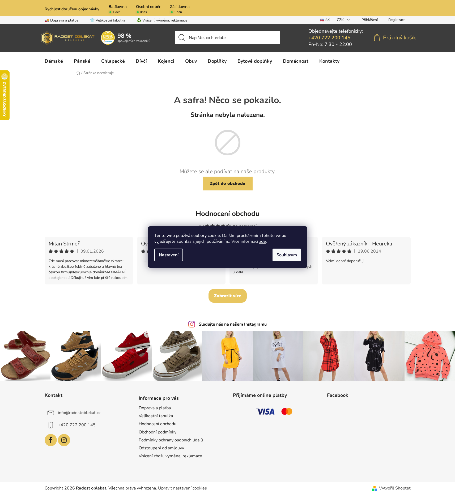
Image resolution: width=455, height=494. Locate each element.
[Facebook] (51, 440)
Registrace (396, 19)
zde (262, 241)
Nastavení (168, 255)
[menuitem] (53, 61)
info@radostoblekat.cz (79, 413)
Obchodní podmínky (157, 432)
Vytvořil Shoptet (395, 488)
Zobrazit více (227, 296)
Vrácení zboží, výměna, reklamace (170, 456)
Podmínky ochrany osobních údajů (171, 440)
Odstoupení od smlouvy (161, 448)
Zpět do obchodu (227, 183)
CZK (341, 19)
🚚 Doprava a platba (61, 20)
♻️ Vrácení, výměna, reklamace (162, 20)
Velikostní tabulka (156, 416)
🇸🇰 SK (325, 20)
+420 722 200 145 (329, 38)
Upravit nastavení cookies (182, 488)
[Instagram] (64, 440)
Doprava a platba (155, 408)
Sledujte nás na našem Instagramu (233, 324)
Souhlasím (287, 255)
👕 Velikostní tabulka (107, 20)
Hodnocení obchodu (228, 213)
